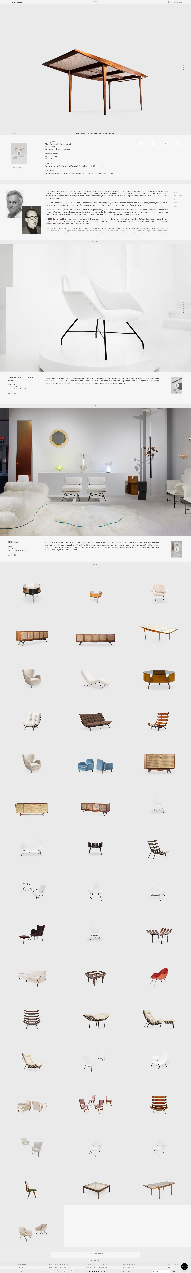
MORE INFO (12, 393)
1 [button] (183, 65)
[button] (184, 1266)
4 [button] (183, 308)
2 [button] (183, 67)
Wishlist (168, 2)
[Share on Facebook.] (145, 143)
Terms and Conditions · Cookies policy (95, 1271)
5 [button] (183, 310)
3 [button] (183, 69)
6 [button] (183, 312)
